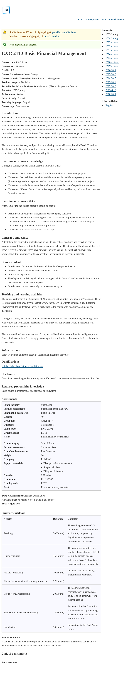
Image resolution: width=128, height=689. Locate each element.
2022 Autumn (112, 46)
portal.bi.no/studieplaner (64, 32)
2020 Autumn (112, 54)
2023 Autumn (112, 42)
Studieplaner (92, 19)
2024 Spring (112, 38)
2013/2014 (111, 82)
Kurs (80, 19)
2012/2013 (111, 86)
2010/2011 (111, 94)
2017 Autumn (112, 66)
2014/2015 (111, 78)
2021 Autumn (112, 50)
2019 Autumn (112, 58)
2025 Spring (112, 34)
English (109, 105)
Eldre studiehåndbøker (113, 19)
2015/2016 (111, 74)
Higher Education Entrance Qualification (22, 366)
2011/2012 (111, 90)
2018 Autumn (112, 62)
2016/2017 (111, 70)
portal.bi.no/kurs (52, 36)
